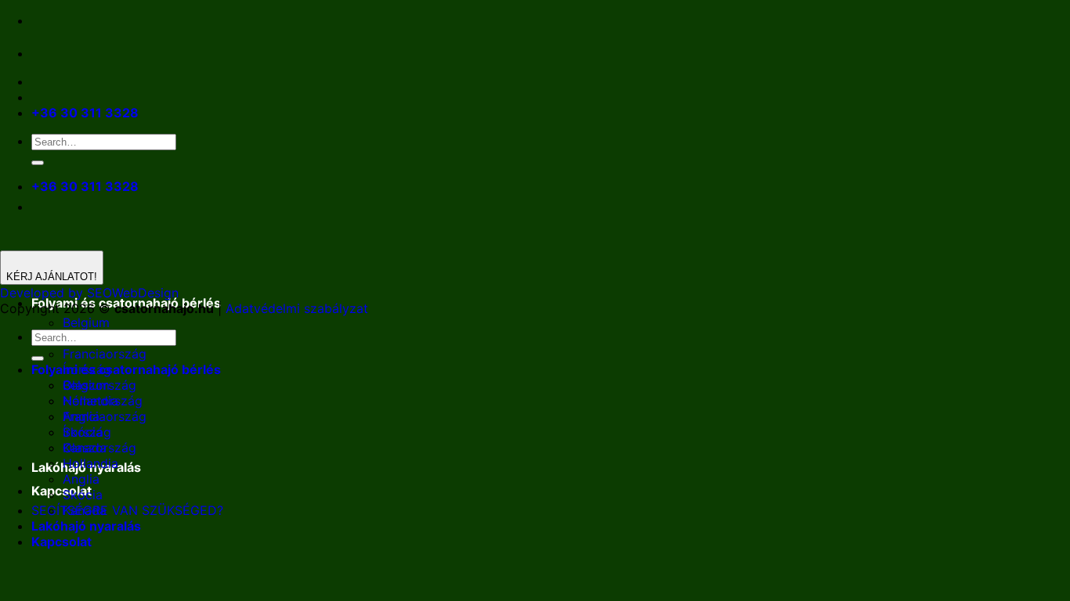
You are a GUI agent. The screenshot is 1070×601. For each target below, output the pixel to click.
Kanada (85, 510)
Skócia (83, 494)
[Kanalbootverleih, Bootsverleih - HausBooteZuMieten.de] (76, 53)
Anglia (81, 479)
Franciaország (104, 354)
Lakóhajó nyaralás (86, 526)
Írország (87, 432)
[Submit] (37, 162)
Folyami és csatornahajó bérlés (126, 369)
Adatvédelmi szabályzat (297, 308)
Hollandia (90, 463)
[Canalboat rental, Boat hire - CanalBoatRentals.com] (43, 53)
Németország (103, 400)
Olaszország (99, 447)
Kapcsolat (61, 490)
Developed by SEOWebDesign (89, 292)
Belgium (86, 322)
